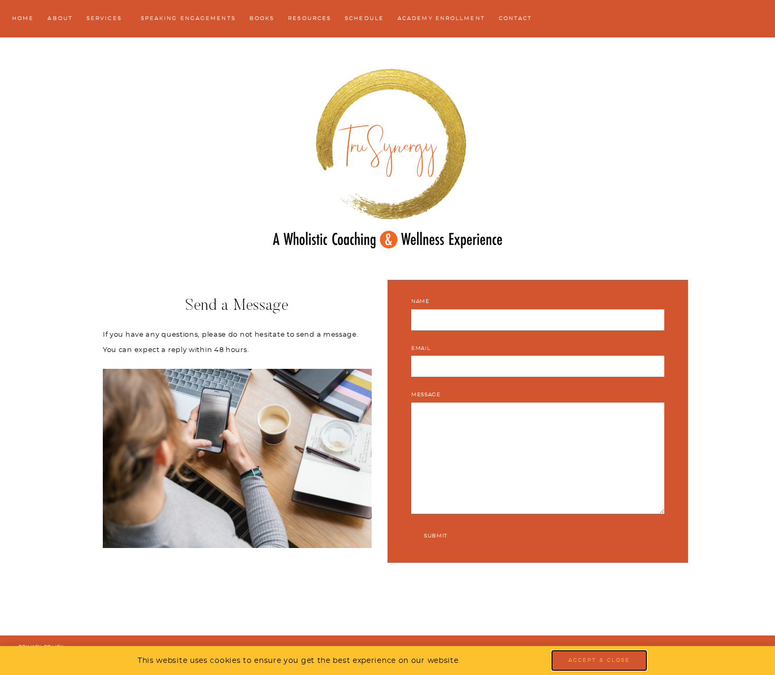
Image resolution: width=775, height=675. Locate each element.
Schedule (364, 18)
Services (104, 18)
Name (420, 301)
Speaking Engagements (188, 18)
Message (426, 394)
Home (23, 18)
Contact (515, 18)
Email (421, 348)
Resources (309, 18)
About (60, 18)
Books (262, 18)
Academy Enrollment (441, 18)
